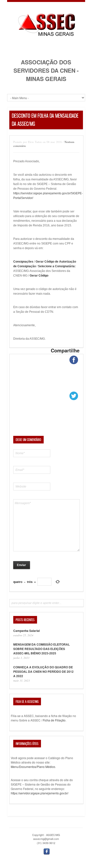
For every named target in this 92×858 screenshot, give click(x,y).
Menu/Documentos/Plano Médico (33, 767)
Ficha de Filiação (54, 720)
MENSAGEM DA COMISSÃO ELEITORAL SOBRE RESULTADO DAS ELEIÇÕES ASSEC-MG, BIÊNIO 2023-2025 (41, 648)
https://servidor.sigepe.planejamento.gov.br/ (39, 793)
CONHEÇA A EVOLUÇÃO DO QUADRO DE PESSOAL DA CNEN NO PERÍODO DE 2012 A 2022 (43, 671)
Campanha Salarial (26, 630)
